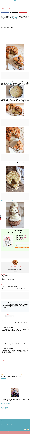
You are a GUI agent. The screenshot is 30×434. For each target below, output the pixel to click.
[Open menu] (15, 4)
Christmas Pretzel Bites (4, 408)
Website (22, 374)
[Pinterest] (15, 0)
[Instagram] (16, 0)
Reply (28, 327)
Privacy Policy (4, 431)
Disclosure (7, 431)
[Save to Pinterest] (0, 219)
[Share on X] (0, 217)
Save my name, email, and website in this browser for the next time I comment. (11, 376)
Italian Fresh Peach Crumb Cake (5, 164)
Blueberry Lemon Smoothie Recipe (5, 403)
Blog (8, 431)
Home (1, 431)
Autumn (2, 341)
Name (2, 374)
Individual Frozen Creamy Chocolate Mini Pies (7, 200)
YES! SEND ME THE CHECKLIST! (22, 247)
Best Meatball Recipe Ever (4, 407)
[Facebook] (14, 0)
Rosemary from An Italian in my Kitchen (8, 302)
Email (12, 374)
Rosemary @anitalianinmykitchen (7, 327)
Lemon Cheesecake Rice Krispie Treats (6, 404)
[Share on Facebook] (0, 216)
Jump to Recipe (3, 14)
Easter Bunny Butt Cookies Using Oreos (6, 424)
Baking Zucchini (10, 83)
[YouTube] (13, 0)
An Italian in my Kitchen (14, 17)
